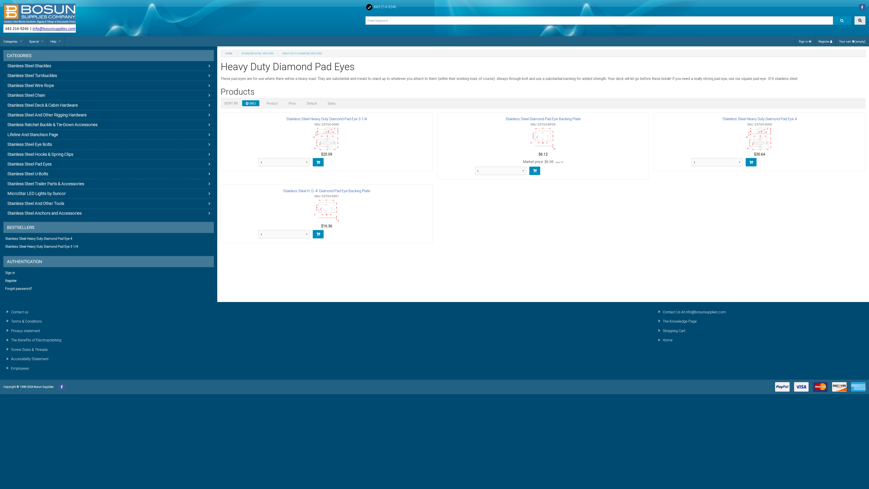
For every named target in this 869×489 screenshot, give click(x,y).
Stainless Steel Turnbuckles (32, 75)
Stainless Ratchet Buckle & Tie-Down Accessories (52, 124)
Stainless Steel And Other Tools (35, 203)
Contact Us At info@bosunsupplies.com (694, 312)
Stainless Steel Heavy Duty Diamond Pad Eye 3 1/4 (326, 119)
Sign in (804, 41)
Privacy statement (25, 331)
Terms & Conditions (26, 321)
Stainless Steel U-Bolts (27, 173)
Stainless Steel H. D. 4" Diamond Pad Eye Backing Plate (326, 191)
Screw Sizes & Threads (29, 350)
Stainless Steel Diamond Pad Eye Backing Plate (543, 119)
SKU (252, 103)
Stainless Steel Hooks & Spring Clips (40, 154)
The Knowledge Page (680, 321)
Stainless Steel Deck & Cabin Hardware (42, 105)
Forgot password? (18, 289)
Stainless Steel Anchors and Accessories (44, 213)
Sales (332, 103)
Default (312, 103)
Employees (20, 368)
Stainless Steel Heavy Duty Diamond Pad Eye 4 (760, 119)
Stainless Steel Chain (26, 95)
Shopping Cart (674, 331)
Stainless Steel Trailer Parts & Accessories (45, 183)
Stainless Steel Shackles (29, 65)
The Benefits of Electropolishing (36, 340)
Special (34, 41)
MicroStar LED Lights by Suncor (36, 193)
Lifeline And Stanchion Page (32, 134)
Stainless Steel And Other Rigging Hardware (47, 115)
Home (668, 340)
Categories (11, 41)
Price (292, 103)
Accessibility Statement (29, 359)
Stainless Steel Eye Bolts (29, 144)
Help (53, 41)
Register (824, 41)
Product (272, 103)
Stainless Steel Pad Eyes (29, 164)
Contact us (19, 312)
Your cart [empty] (852, 41)
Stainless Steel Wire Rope (30, 85)
